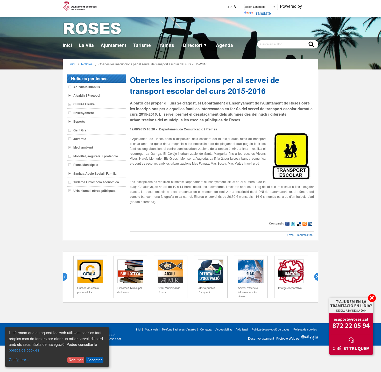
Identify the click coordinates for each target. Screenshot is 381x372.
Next (314, 277)
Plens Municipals (85, 164)
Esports (79, 121)
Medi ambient (83, 147)
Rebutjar (76, 360)
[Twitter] (293, 224)
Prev (67, 277)
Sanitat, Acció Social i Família (95, 173)
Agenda (224, 45)
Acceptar (94, 360)
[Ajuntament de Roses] (190, 29)
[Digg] (310, 224)
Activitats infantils (86, 87)
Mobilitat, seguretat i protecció (95, 156)
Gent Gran (80, 130)
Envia (290, 235)
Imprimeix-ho (305, 235)
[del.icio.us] (299, 224)
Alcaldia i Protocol (86, 95)
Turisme (142, 45)
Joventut (79, 138)
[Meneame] (304, 224)
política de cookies (24, 350)
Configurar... (19, 359)
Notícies (87, 64)
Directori (195, 45)
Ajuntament (113, 45)
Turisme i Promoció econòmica (96, 182)
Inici (67, 45)
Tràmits (166, 45)
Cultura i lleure (84, 104)
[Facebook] (287, 224)
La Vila (86, 45)
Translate (262, 13)
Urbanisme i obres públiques (94, 190)
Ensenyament (83, 112)
